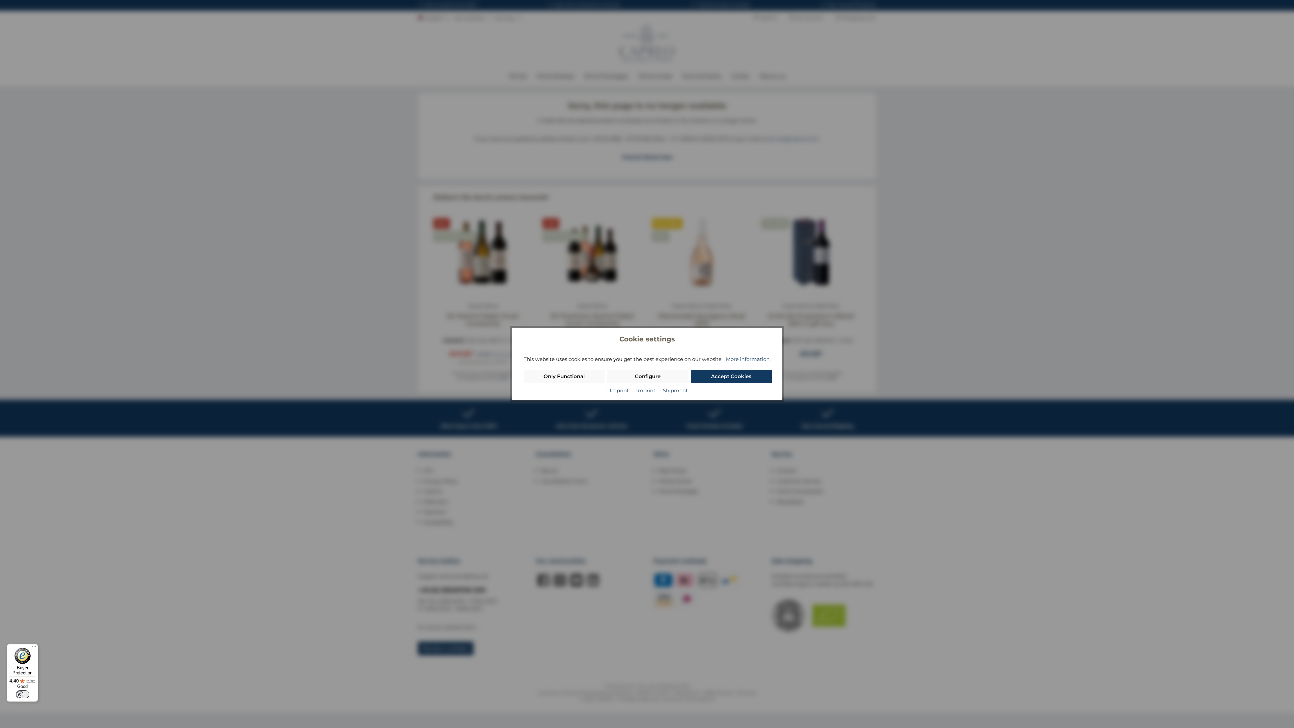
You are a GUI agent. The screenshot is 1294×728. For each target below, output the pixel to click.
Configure (647, 376)
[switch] (22, 694)
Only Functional (564, 376)
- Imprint (618, 390)
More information (748, 359)
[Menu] (34, 648)
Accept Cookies (731, 376)
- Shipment (673, 390)
